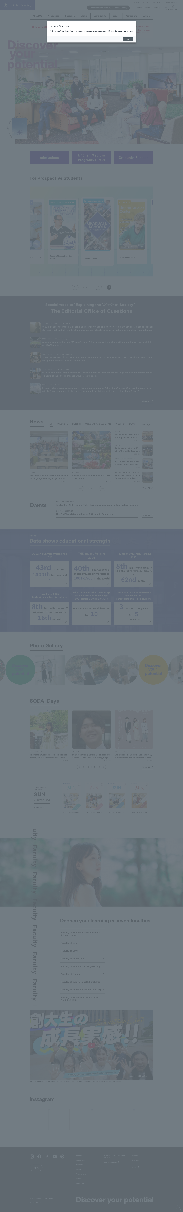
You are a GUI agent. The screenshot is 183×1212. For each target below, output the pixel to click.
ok (128, 39)
